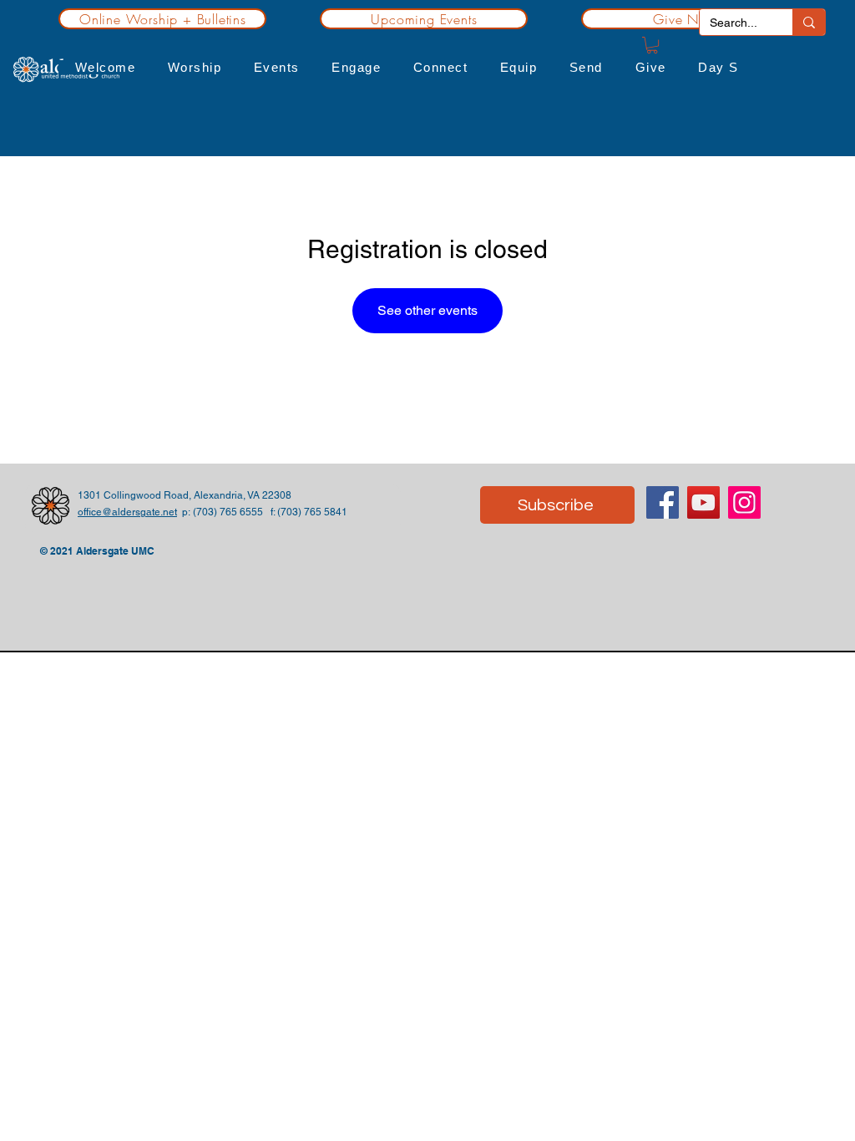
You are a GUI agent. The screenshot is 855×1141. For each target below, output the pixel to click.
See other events (427, 310)
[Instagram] (744, 502)
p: (185, 512)
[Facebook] (662, 502)
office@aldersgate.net (127, 512)
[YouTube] (703, 502)
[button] (104, 67)
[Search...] (808, 22)
